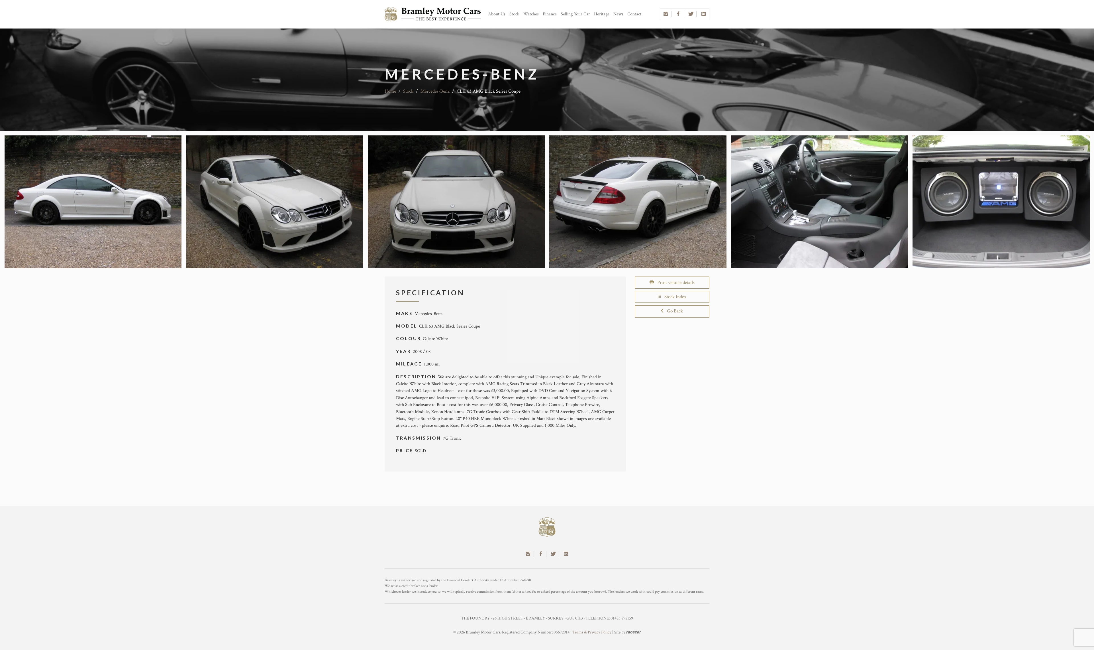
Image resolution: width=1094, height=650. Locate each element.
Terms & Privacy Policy (591, 632)
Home (390, 91)
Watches (531, 14)
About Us (496, 14)
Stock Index (673, 297)
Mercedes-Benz (435, 91)
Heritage (601, 14)
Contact (634, 14)
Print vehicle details (674, 282)
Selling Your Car (575, 14)
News (618, 14)
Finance (550, 14)
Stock (514, 14)
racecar (633, 631)
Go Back (673, 311)
